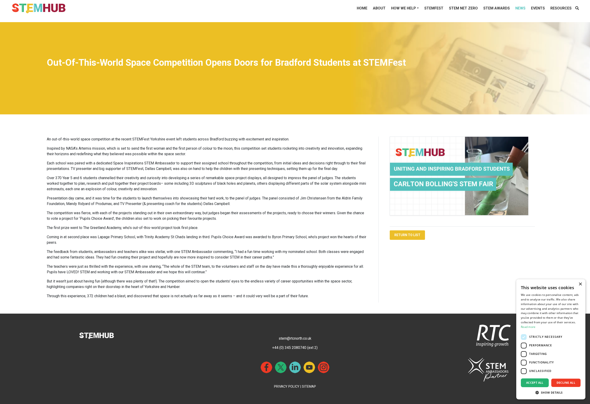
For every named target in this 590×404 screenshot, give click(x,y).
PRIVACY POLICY (286, 387)
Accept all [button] (534, 383)
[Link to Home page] (38, 8)
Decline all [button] (566, 383)
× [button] (580, 284)
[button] (551, 392)
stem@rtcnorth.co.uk (295, 338)
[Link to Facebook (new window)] (266, 367)
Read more (528, 327)
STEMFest (433, 8)
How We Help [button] (403, 8)
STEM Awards (496, 8)
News (520, 8)
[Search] (577, 8)
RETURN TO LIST (407, 235)
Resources (561, 8)
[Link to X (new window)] (280, 367)
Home (362, 8)
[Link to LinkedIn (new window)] (295, 367)
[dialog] (550, 339)
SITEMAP (309, 387)
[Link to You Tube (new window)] (309, 367)
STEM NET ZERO (463, 8)
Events (538, 8)
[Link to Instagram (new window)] (323, 367)
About (379, 8)
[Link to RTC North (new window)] (493, 335)
